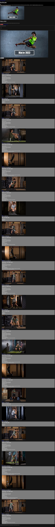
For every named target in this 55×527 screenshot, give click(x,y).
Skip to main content (2, 0)
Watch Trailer (4, 24)
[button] (0, 4)
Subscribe (1, 24)
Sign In (10, 5)
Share (7, 24)
